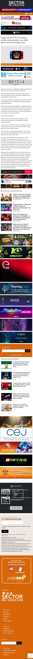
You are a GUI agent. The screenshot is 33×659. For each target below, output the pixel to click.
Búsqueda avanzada (16, 355)
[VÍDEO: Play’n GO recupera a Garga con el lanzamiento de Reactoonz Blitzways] (6, 197)
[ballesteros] (16, 448)
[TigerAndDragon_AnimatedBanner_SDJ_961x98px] (16, 9)
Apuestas (6, 616)
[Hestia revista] (16, 82)
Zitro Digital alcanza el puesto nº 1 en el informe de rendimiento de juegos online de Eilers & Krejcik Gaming (21, 375)
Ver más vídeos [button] (16, 508)
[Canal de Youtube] (26, 13)
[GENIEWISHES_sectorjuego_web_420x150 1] (16, 422)
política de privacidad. (18, 551)
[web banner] (16, 270)
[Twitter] (31, 13)
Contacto (6, 655)
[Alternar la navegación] (3, 13)
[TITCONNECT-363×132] (16, 460)
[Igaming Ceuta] (16, 288)
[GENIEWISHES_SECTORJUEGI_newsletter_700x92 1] (16, 33)
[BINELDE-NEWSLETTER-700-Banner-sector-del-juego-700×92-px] (16, 177)
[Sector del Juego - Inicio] (16, 3)
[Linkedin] (29, 13)
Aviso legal (6, 648)
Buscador (7, 347)
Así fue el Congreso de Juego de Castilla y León (20, 490)
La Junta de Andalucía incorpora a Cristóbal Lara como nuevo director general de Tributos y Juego (21, 364)
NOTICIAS (6, 610)
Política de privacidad (9, 650)
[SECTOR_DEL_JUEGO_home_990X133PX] (16, 18)
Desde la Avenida (8, 631)
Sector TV (6, 626)
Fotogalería (6, 629)
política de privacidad (16, 526)
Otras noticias (7, 621)
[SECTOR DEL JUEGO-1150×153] (16, 23)
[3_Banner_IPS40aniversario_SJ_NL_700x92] (16, 181)
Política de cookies (9, 652)
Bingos (5, 618)
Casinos (5, 612)
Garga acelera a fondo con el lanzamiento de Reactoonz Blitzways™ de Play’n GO (22, 207)
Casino (3, 64)
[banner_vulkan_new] (16, 69)
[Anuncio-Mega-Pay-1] (16, 300)
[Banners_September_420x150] (16, 473)
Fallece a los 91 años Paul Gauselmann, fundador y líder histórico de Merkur (20, 406)
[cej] (16, 435)
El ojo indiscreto (8, 633)
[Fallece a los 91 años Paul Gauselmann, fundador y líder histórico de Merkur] (6, 407)
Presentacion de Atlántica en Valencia (21, 497)
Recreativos (6, 614)
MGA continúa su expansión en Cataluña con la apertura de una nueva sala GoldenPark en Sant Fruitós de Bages (21, 396)
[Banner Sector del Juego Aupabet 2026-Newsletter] (16, 172)
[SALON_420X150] (16, 312)
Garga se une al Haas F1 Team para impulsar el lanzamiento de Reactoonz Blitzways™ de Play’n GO (22, 226)
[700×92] (16, 186)
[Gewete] (16, 325)
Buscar (27, 351)
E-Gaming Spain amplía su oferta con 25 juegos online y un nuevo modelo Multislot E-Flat (21, 384)
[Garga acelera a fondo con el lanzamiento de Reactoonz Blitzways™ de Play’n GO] (6, 207)
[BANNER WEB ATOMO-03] (16, 337)
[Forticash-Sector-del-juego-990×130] (16, 28)
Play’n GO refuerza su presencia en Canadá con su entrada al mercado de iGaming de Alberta (21, 216)
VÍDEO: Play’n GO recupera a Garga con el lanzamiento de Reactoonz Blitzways (22, 196)
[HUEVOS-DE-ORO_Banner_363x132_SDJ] (16, 240)
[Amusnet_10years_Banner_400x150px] (16, 252)
